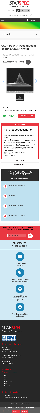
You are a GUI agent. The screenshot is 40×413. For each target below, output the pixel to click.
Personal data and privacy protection (15, 397)
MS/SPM (7, 385)
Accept (15, 411)
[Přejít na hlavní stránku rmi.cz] (20, 4)
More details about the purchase (19, 178)
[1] (30, 235)
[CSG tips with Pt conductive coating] (20, 92)
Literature (7, 395)
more (21, 408)
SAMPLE (7, 383)
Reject (24, 411)
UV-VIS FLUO (8, 381)
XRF (5, 379)
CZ (9, 10)
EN (13, 10)
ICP (5, 377)
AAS (5, 375)
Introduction (7, 369)
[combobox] (20, 110)
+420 (20, 246)
